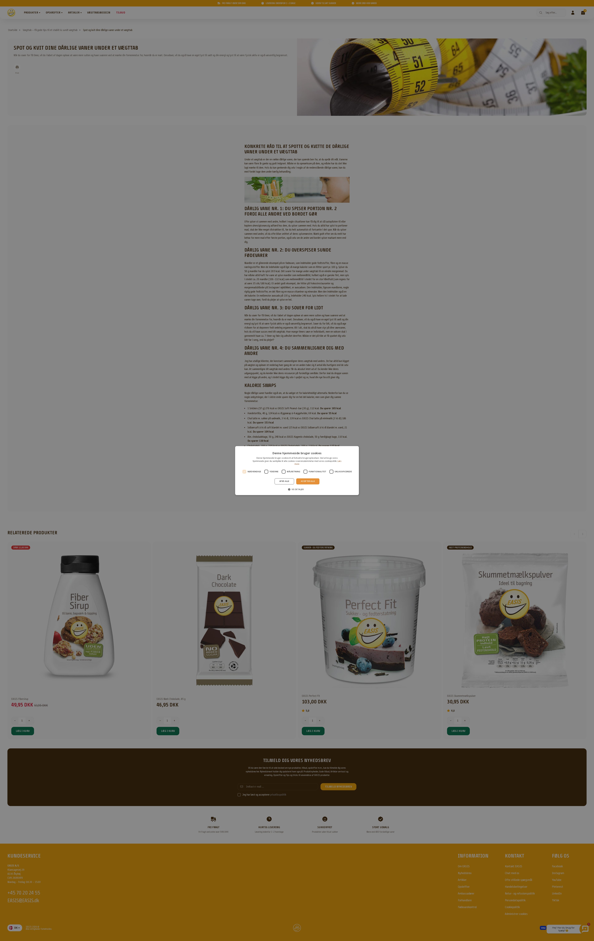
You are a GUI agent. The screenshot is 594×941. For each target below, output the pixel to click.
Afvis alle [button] (284, 481)
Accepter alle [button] (308, 481)
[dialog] (297, 470)
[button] (297, 489)
